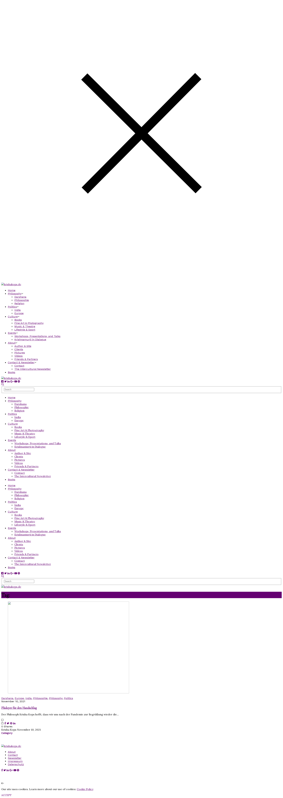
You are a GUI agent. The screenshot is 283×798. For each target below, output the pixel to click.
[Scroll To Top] (2, 783)
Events (12, 332)
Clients (18, 349)
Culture (13, 316)
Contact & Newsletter (21, 362)
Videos (18, 355)
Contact (19, 365)
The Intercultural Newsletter (32, 369)
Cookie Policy (85, 789)
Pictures (19, 352)
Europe (19, 313)
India (17, 310)
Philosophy (14, 293)
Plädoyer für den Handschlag (19, 708)
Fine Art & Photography (29, 323)
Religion (19, 303)
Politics (12, 306)
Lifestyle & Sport (24, 329)
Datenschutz (16, 764)
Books (18, 319)
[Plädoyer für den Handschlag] (68, 692)
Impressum (15, 761)
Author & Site (22, 346)
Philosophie (21, 300)
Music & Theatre (24, 326)
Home (11, 290)
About (12, 342)
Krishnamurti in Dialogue (30, 339)
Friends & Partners (26, 359)
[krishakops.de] (11, 284)
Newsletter (14, 758)
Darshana (20, 296)
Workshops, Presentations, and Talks (37, 336)
